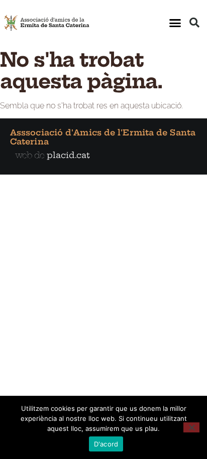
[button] (174, 22)
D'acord (106, 444)
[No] (191, 427)
